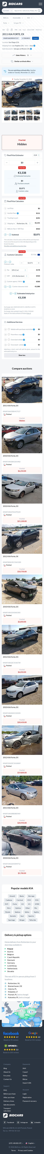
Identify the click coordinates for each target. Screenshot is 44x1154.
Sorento (13, 916)
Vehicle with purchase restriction (22, 329)
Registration (27, 1097)
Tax (8, 270)
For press (7, 1076)
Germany (11, 963)
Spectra (31, 916)
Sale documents (9, 1105)
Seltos (27, 912)
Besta (22, 896)
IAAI (24, 1068)
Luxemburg (11, 966)
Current (6, 10)
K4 (22, 904)
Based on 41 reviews (11, 1040)
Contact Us (8, 1079)
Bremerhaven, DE (15, 986)
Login (25, 1094)
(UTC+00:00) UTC (15, 1143)
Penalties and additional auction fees (15, 246)
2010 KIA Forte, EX (10, 456)
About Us (7, 1072)
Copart (35, 38)
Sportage (11, 920)
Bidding (13, 129)
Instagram (24, 1122)
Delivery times (9, 1101)
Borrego (31, 896)
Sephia (36, 912)
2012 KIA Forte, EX (10, 657)
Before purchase (9, 1094)
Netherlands (12, 968)
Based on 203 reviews (11, 1052)
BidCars (6, 18)
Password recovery (30, 1101)
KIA (28, 18)
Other (27, 908)
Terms (13, 1150)
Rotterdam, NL (14, 983)
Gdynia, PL (12, 989)
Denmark (11, 960)
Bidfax (25, 1076)
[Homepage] (12, 4)
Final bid (22, 168)
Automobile (17, 18)
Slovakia (10, 971)
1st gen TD (17, 23)
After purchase (9, 1097)
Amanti (12, 896)
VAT (8, 276)
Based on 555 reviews (33, 1040)
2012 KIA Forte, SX (10, 556)
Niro (9, 908)
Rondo (7, 912)
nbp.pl (29, 313)
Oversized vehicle (17, 340)
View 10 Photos (12, 104)
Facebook (10, 1122)
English (31, 1143)
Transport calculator (7, 1109)
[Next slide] (38, 92)
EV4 (29, 900)
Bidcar (25, 1079)
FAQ (5, 1090)
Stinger (22, 920)
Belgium (10, 954)
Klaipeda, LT (13, 992)
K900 (37, 904)
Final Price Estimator (15, 155)
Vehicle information (31, 129)
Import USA (27, 1083)
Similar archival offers (22, 61)
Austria (10, 951)
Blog (5, 1068)
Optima (18, 908)
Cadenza (9, 900)
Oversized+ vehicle (17, 345)
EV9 (6, 904)
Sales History (22, 55)
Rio (35, 908)
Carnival (20, 900)
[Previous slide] (6, 92)
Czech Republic (13, 957)
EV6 (36, 900)
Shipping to (11, 223)
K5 (29, 904)
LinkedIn (37, 1122)
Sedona (17, 912)
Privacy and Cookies (25, 1150)
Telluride (32, 920)
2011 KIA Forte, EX (10, 405)
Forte (5, 23)
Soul (22, 916)
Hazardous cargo (17, 334)
